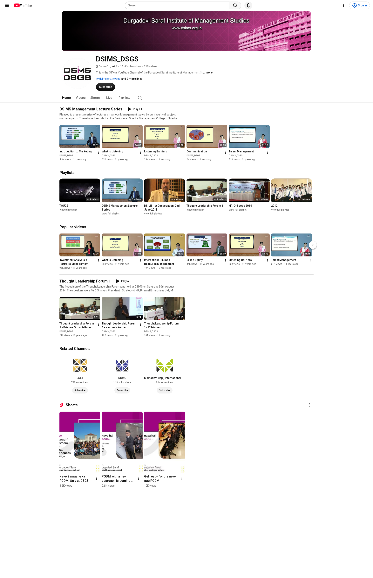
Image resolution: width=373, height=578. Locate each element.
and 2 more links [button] (131, 78)
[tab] (66, 97)
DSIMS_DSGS (66, 155)
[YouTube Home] (23, 5)
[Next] (313, 245)
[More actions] (98, 152)
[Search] (235, 5)
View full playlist (68, 209)
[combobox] (178, 5)
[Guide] (7, 5)
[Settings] (343, 5)
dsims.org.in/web (109, 78)
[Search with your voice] (248, 5)
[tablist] (186, 97)
